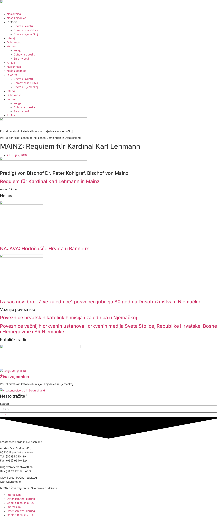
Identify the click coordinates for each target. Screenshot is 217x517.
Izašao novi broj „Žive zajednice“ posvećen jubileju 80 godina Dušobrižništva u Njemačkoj (101, 302)
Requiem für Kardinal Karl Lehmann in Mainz (50, 181)
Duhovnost (14, 42)
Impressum (14, 494)
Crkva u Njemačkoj (26, 34)
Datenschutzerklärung (21, 498)
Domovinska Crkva (26, 30)
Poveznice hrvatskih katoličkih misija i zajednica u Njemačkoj (68, 317)
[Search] (3, 415)
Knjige (17, 50)
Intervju (11, 38)
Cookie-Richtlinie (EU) (21, 502)
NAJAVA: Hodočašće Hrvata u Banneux (44, 248)
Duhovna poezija (24, 54)
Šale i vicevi (21, 58)
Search (4, 403)
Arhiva (11, 62)
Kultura (11, 46)
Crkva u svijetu (23, 26)
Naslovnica (14, 14)
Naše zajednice (16, 18)
